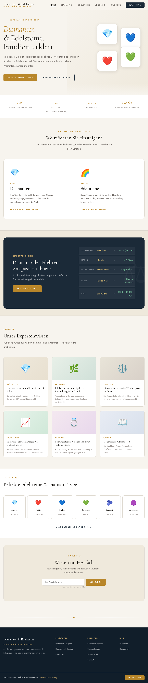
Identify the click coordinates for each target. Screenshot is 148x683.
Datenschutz (125, 649)
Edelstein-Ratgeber (95, 643)
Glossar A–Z (92, 654)
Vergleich (101, 5)
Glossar (116, 5)
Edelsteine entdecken (56, 77)
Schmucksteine (93, 649)
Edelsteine (84, 5)
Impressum (124, 643)
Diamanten (67, 5)
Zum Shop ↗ (135, 5)
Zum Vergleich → (27, 288)
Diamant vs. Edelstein (64, 649)
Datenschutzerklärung (48, 677)
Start (53, 5)
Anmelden (96, 582)
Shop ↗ (90, 659)
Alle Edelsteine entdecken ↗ (74, 527)
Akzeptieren (135, 678)
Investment (60, 654)
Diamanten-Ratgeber (20, 77)
